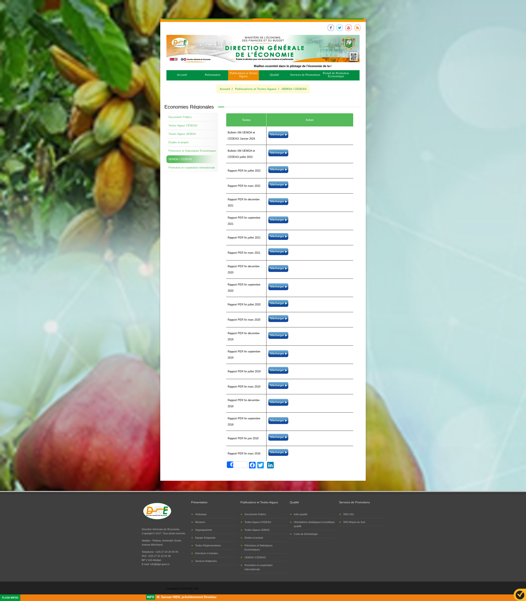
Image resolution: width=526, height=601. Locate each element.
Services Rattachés (206, 561)
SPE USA (348, 514)
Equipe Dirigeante (205, 537)
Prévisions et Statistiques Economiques (192, 150)
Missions (200, 522)
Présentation (212, 74)
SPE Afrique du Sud (354, 522)
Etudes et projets (178, 142)
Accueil (182, 74)
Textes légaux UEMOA (182, 133)
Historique (201, 514)
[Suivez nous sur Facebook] (331, 30)
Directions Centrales (206, 553)
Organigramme (203, 530)
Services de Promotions (305, 74)
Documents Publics (180, 117)
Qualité (274, 74)
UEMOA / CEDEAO (294, 89)
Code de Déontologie (306, 534)
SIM (196, 588)
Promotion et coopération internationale (191, 167)
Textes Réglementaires (208, 545)
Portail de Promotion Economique (336, 74)
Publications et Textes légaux (243, 74)
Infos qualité (300, 514)
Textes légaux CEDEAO (182, 125)
